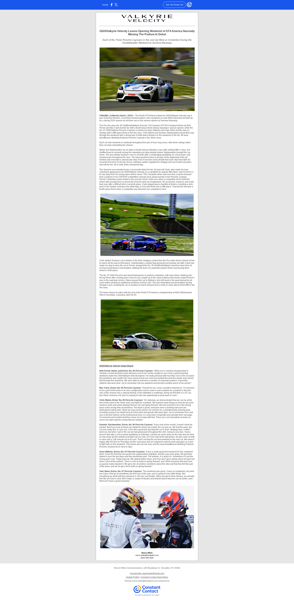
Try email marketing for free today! (147, 595)
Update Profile (132, 577)
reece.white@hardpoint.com (145, 581)
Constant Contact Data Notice (154, 577)
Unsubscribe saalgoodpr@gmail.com (147, 573)
